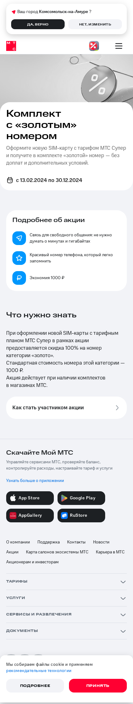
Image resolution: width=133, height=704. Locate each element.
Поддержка (48, 542)
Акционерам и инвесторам (32, 562)
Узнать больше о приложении (35, 481)
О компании (18, 542)
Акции (12, 552)
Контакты (76, 542)
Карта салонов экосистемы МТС (57, 552)
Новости (101, 542)
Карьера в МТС (110, 552)
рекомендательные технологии (39, 671)
